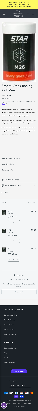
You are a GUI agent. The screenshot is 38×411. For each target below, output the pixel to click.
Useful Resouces (9, 362)
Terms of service (20, 406)
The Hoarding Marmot (18, 400)
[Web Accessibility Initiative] (4, 405)
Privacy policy (27, 403)
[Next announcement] (34, 4)
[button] (4, 13)
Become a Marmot (10, 348)
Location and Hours (11, 315)
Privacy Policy (9, 330)
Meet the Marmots (10, 320)
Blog (5, 353)
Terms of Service (10, 334)
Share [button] (6, 192)
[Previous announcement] (4, 4)
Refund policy (17, 403)
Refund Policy (9, 325)
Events (6, 358)
